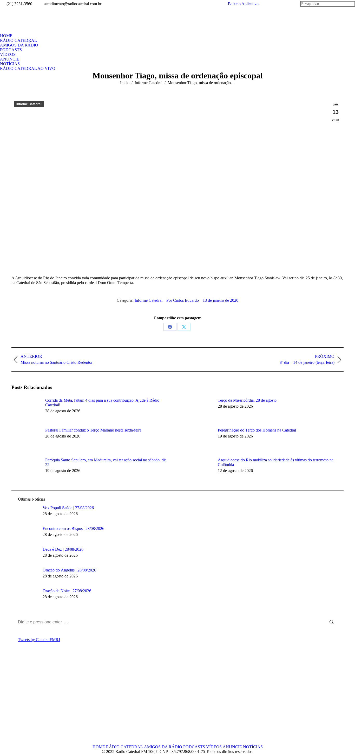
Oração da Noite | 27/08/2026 (67, 591)
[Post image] (25, 409)
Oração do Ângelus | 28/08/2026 (69, 570)
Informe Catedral (28, 104)
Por (182, 300)
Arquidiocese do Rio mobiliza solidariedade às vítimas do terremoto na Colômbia (275, 462)
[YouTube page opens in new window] (31, 700)
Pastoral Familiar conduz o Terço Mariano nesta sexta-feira (93, 430)
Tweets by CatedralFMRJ (39, 639)
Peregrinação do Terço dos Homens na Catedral (257, 430)
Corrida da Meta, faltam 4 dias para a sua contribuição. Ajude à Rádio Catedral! (102, 402)
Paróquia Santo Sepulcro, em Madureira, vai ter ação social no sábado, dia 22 (106, 462)
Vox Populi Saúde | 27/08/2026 (68, 508)
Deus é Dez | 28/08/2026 (63, 549)
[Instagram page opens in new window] (38, 700)
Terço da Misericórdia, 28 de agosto (247, 400)
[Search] (327, 4)
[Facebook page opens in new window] (15, 700)
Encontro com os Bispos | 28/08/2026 (73, 528)
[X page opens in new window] (23, 700)
